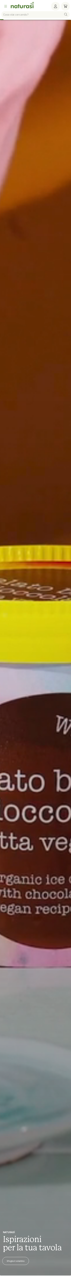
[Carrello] (65, 6)
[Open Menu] (5, 6)
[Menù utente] (55, 6)
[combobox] (35, 14)
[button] (66, 15)
